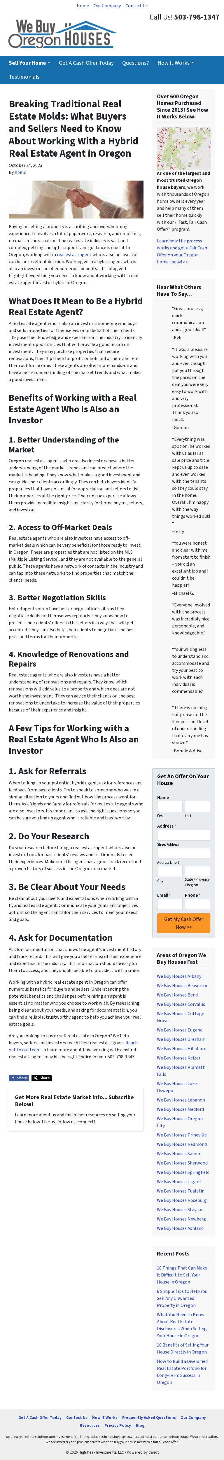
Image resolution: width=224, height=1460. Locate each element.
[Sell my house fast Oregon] (184, 148)
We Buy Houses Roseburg (182, 1200)
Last (188, 816)
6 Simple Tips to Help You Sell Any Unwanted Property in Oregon (182, 1298)
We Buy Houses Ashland (180, 1228)
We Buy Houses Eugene (179, 1030)
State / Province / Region (197, 882)
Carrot (153, 1452)
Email (164, 895)
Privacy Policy (117, 1425)
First (160, 816)
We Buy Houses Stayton (180, 1210)
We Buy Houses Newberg (181, 1219)
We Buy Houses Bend (177, 995)
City (160, 880)
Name (163, 797)
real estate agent (74, 254)
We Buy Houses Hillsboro (181, 1048)
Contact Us (136, 6)
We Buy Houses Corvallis (181, 1004)
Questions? (135, 63)
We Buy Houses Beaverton (183, 985)
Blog (140, 1425)
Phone (193, 895)
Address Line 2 (168, 862)
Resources (90, 1425)
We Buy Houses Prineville (182, 1135)
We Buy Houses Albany (179, 976)
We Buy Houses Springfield (183, 1172)
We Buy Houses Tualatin (180, 1191)
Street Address (168, 844)
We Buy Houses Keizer (178, 1058)
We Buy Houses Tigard (179, 1182)
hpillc (20, 172)
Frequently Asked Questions (149, 1417)
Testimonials (24, 77)
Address (166, 826)
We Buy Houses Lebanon (181, 1100)
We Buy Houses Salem (178, 1153)
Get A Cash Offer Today (86, 63)
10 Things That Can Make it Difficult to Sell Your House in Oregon (182, 1275)
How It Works (174, 63)
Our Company (107, 6)
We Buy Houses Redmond (182, 1144)
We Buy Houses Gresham (181, 1039)
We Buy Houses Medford (180, 1109)
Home (83, 6)
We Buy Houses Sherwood (182, 1163)
